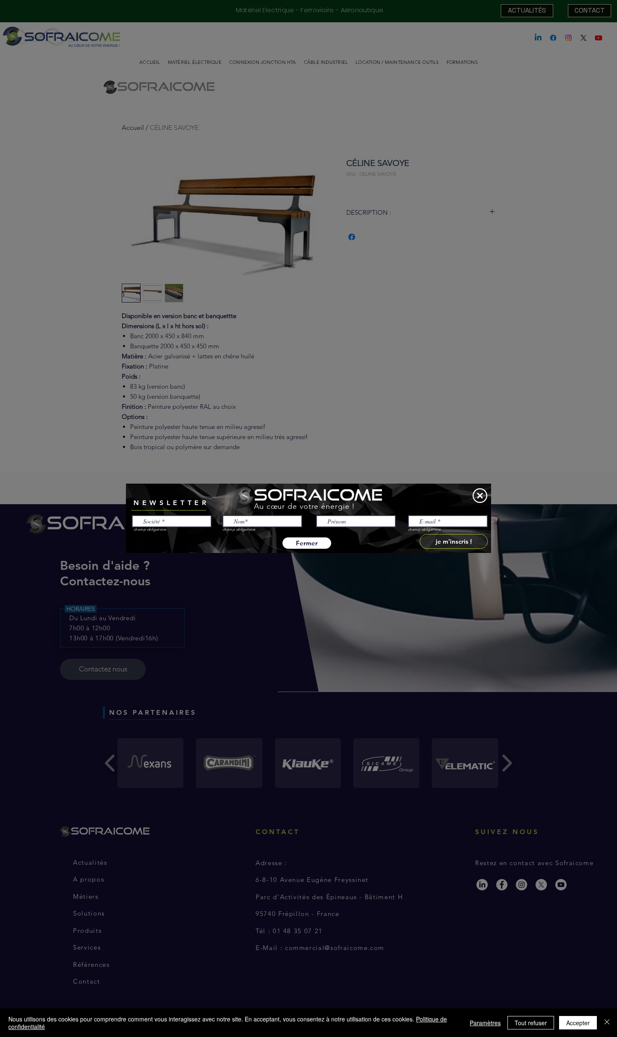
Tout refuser (531, 1023)
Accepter (578, 1023)
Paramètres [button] (485, 1023)
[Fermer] (607, 1022)
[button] (480, 495)
